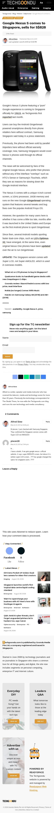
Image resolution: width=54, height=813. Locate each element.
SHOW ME (13, 776)
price (40, 309)
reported (7, 117)
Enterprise (8, 594)
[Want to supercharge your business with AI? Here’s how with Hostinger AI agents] (44, 602)
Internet (17, 608)
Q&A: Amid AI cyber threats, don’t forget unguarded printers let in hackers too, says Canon (19, 618)
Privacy (41, 807)
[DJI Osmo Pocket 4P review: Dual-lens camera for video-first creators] (44, 576)
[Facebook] (50, 386)
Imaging (7, 579)
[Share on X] (20, 377)
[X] (21, 555)
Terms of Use (31, 362)
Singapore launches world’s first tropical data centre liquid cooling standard (19, 587)
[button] (5, 2)
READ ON (13, 721)
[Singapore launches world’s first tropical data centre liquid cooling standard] (44, 588)
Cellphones (8, 18)
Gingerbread (34, 200)
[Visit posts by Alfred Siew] (5, 386)
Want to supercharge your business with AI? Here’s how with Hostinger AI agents (19, 601)
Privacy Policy (23, 364)
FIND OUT (40, 721)
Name (6, 337)
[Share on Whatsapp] (25, 377)
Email (5, 345)
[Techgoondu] (21, 2)
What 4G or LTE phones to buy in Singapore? (26, 272)
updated (46, 246)
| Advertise (22, 810)
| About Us (29, 810)
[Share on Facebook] (14, 377)
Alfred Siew (13, 39)
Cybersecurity (9, 624)
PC (28, 624)
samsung (7, 312)
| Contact (36, 810)
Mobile (19, 18)
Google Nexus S (30, 309)
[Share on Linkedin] (31, 377)
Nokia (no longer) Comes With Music (22, 290)
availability (17, 309)
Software (25, 608)
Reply (48, 422)
